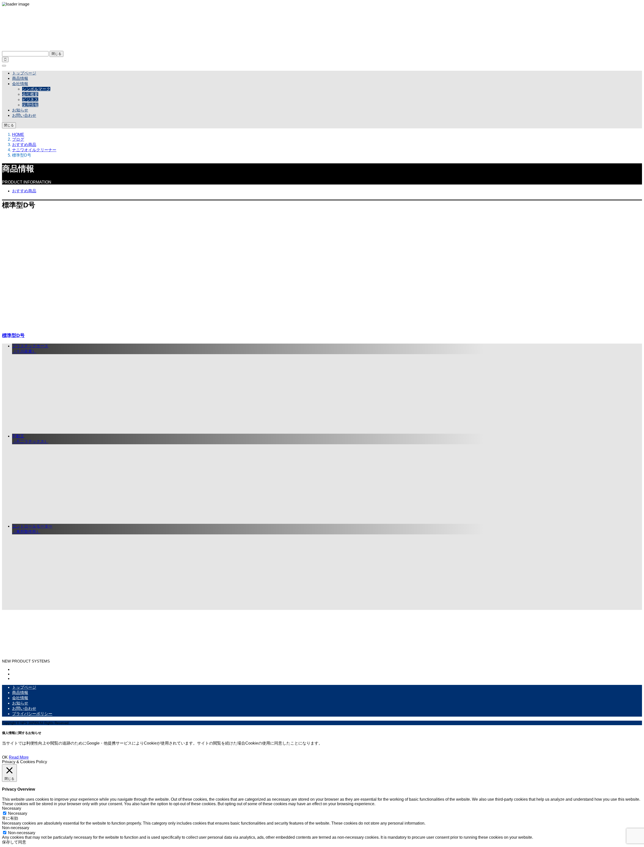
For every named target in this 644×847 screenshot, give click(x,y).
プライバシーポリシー (32, 714)
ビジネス (30, 99)
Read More (19, 757)
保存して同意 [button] (14, 842)
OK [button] (5, 757)
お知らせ (20, 110)
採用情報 (30, 105)
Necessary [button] (11, 808)
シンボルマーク (36, 89)
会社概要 (30, 94)
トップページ (24, 73)
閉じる (56, 54)
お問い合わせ (24, 115)
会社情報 (20, 84)
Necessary (17, 813)
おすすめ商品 (24, 191)
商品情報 (20, 78)
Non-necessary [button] (15, 828)
